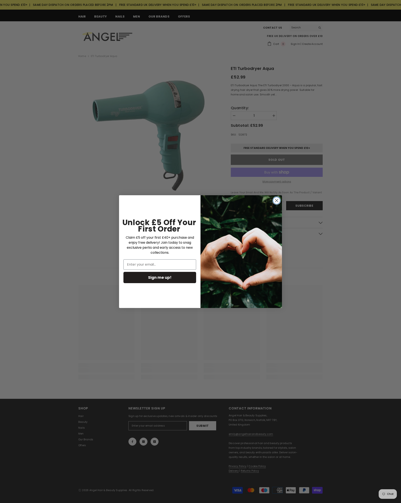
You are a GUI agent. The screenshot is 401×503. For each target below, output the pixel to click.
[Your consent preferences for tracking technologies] (397, 377)
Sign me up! (159, 277)
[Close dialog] (276, 200)
